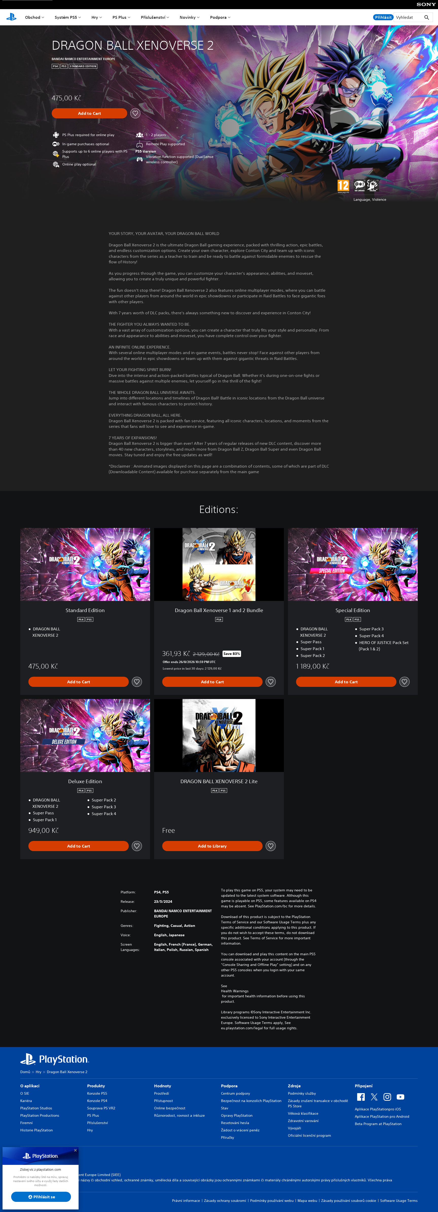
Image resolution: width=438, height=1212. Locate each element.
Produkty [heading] (96, 1085)
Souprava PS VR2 (101, 1108)
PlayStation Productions (39, 1115)
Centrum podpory (235, 1093)
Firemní (26, 1123)
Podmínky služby (302, 1093)
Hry (95, 17)
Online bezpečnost (169, 1108)
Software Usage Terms (399, 1200)
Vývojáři (294, 1128)
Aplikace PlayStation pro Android (382, 1116)
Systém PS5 (66, 17)
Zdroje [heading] (294, 1085)
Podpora (218, 17)
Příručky (227, 1137)
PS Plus (119, 17)
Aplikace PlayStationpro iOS (378, 1109)
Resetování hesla (235, 1123)
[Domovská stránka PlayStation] (11, 17)
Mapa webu (307, 1200)
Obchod (32, 17)
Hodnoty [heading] (162, 1085)
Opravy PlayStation (236, 1115)
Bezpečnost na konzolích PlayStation (251, 1100)
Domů (25, 1072)
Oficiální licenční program (309, 1135)
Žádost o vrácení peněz (240, 1130)
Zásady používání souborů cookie (348, 1200)
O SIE (24, 1093)
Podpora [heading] (229, 1085)
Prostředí (161, 1093)
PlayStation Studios (36, 1108)
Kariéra (26, 1100)
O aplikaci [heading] (30, 1085)
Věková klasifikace (303, 1113)
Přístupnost (163, 1100)
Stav (224, 1108)
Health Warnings (235, 991)
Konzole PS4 (97, 1100)
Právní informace (186, 1200)
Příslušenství (153, 17)
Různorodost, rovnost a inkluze (179, 1115)
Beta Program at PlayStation (378, 1124)
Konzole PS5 (97, 1093)
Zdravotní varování (303, 1120)
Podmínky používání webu (272, 1200)
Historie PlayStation (36, 1130)
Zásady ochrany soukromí (225, 1200)
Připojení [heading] (364, 1085)
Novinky (188, 17)
